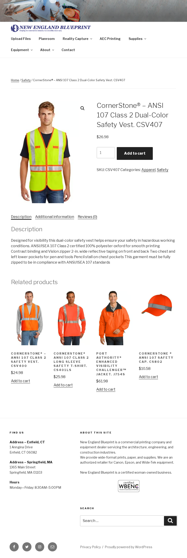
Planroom (47, 39)
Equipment (20, 50)
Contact (68, 50)
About (45, 50)
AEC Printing (110, 39)
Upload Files (21, 39)
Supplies (136, 39)
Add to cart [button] (20, 381)
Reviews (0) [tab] (87, 217)
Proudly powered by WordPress (128, 547)
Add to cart (134, 153)
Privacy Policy (90, 547)
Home (15, 80)
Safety (26, 80)
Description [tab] (21, 217)
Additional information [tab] (54, 217)
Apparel (148, 170)
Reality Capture (75, 39)
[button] (82, 108)
